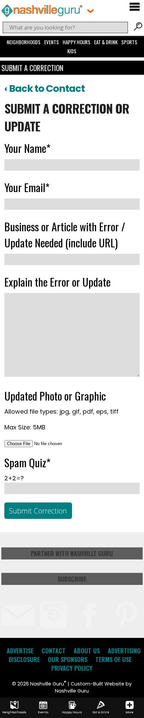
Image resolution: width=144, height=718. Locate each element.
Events (51, 42)
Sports (129, 42)
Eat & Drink (106, 42)
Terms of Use (113, 659)
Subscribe (72, 579)
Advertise (20, 650)
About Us (87, 650)
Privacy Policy (71, 668)
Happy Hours (76, 42)
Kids (71, 51)
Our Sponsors (67, 659)
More (130, 712)
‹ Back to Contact (44, 88)
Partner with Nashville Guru (72, 553)
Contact (54, 650)
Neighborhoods (24, 42)
